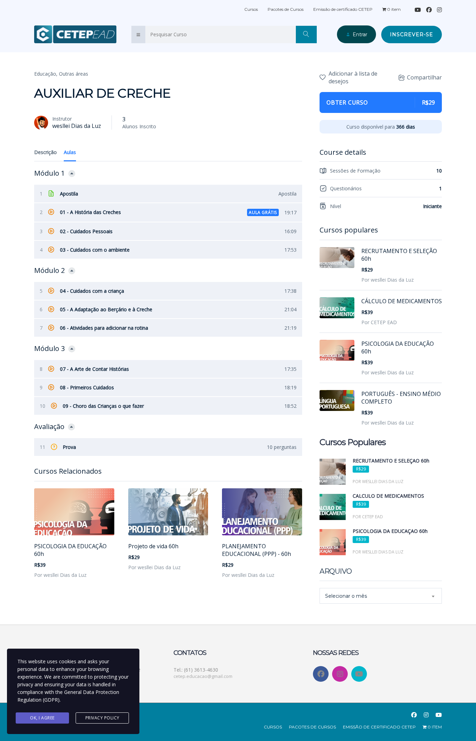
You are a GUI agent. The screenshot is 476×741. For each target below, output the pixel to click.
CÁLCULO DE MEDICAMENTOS (401, 301)
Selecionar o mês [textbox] (346, 596)
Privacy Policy (102, 718)
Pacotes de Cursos (286, 9)
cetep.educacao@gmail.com (203, 676)
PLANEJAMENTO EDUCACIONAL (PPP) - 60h (256, 550)
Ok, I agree (42, 718)
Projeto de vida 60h (153, 546)
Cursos (251, 9)
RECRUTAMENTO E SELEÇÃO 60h (399, 254)
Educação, (45, 73)
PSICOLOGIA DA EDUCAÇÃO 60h (70, 550)
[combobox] (381, 596)
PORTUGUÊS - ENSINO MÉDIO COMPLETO (401, 397)
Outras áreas (73, 73)
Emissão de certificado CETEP (343, 9)
